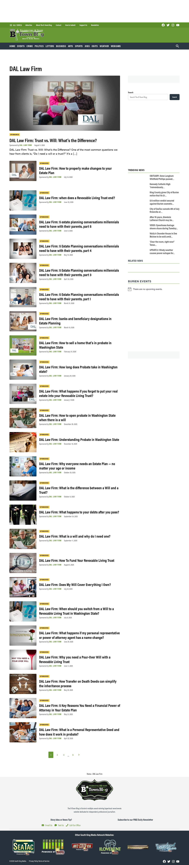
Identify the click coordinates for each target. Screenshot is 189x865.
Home (12, 46)
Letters (50, 46)
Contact (58, 25)
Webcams (116, 46)
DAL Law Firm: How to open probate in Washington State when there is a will (77, 417)
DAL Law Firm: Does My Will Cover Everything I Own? (75, 584)
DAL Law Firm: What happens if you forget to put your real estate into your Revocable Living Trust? (78, 393)
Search (130, 92)
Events (21, 46)
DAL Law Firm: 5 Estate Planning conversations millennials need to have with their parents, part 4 (79, 248)
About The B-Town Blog (44, 25)
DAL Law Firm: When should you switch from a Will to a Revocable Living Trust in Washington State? (76, 611)
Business (61, 46)
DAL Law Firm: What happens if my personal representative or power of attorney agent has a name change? (79, 635)
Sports (79, 46)
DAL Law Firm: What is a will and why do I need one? (74, 536)
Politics (39, 46)
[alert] (154, 289)
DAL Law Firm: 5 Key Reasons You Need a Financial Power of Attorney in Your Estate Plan (79, 707)
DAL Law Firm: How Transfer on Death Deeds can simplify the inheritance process (78, 683)
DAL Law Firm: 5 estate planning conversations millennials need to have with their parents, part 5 (79, 224)
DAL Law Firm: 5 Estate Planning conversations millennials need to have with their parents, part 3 (79, 272)
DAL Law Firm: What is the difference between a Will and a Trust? (78, 490)
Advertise (28, 25)
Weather (104, 46)
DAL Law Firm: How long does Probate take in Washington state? (78, 369)
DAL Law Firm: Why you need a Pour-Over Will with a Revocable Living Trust (74, 659)
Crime (30, 46)
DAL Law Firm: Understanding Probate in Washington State (79, 439)
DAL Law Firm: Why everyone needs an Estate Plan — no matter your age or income (77, 466)
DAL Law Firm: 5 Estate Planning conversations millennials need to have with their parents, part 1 (79, 296)
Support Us (83, 25)
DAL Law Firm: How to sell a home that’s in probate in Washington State (75, 345)
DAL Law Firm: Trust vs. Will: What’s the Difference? (53, 140)
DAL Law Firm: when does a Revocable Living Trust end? (77, 197)
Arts (70, 46)
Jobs (87, 46)
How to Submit (70, 25)
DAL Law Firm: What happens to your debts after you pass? (79, 511)
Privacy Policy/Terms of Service (39, 861)
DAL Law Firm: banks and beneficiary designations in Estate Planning (75, 320)
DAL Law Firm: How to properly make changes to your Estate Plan (75, 170)
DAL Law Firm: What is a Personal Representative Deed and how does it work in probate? (79, 731)
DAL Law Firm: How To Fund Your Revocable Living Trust (76, 560)
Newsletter (95, 25)
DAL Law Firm (25, 145)
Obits (95, 46)
